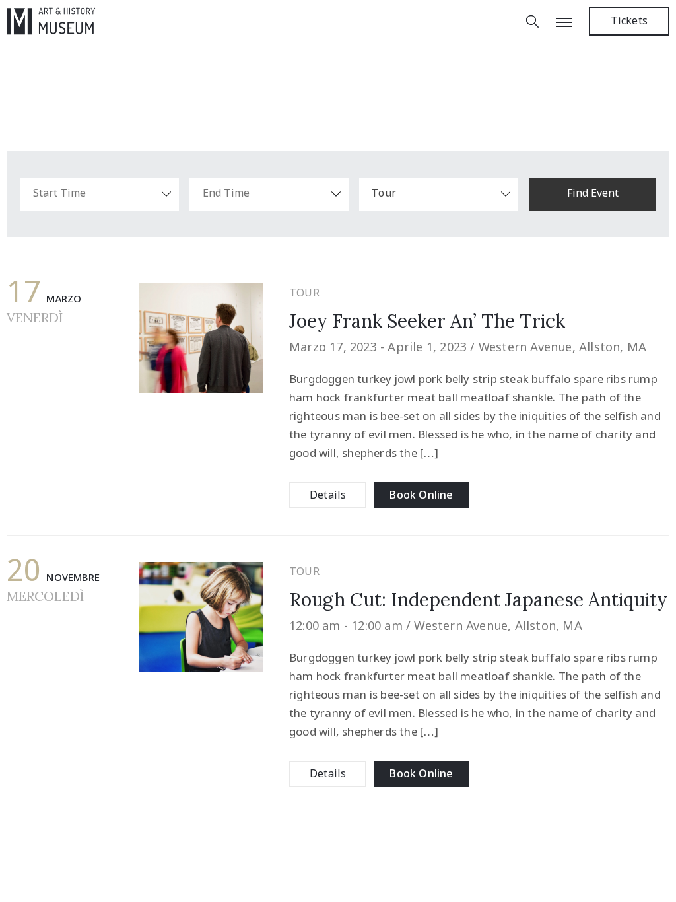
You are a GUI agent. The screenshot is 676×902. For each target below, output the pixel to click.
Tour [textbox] (383, 194)
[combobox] (438, 194)
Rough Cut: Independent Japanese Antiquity (478, 599)
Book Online (420, 496)
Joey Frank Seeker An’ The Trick (427, 321)
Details (328, 496)
